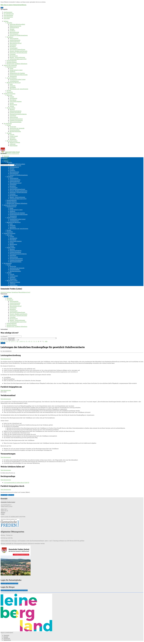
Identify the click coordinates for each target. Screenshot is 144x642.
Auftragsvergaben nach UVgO (18, 59)
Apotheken (13, 87)
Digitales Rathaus (12, 62)
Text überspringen (6, 359)
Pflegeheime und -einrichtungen (19, 89)
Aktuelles (9, 22)
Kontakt (6, 637)
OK (2, 7)
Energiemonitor (14, 33)
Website (3, 512)
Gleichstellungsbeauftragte (17, 49)
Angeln (12, 103)
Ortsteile (9, 133)
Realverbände (13, 145)
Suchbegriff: (4, 336)
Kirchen (9, 90)
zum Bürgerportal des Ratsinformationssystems (14, 590)
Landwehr (12, 137)
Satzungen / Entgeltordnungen (18, 52)
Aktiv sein (9, 95)
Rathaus (6, 21)
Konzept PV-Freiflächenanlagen (19, 35)
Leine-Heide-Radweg (16, 101)
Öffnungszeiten (14, 38)
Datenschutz (7, 640)
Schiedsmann (13, 48)
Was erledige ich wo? (16, 43)
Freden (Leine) (14, 136)
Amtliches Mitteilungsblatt (17, 24)
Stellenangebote (14, 27)
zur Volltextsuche (9, 13)
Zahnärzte (12, 85)
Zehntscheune (14, 117)
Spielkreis (12, 71)
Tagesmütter (13, 76)
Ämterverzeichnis (15, 41)
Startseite (6, 156)
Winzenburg (13, 139)
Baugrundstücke (14, 32)
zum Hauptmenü (8, 15)
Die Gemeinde (8, 123)
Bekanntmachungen (15, 26)
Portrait (9, 125)
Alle (46, 341)
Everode (12, 134)
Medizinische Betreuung (14, 82)
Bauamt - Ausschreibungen (17, 57)
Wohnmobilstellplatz (15, 122)
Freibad (12, 96)
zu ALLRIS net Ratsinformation (9, 583)
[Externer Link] (72, 523)
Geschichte (13, 126)
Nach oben (11, 495)
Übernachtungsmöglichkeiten (18, 114)
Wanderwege (13, 104)
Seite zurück (4, 495)
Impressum (7, 159)
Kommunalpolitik (11, 60)
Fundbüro (12, 30)
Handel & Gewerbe (15, 142)
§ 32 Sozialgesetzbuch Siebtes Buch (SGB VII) (16, 482)
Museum (12, 109)
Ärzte (11, 84)
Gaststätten (13, 115)
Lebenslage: (4, 338)
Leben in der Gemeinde (10, 65)
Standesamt (13, 45)
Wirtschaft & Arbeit (12, 141)
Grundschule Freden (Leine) (18, 79)
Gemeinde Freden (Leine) (8, 502)
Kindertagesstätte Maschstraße (19, 74)
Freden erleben (11, 108)
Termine (12, 29)
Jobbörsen (12, 144)
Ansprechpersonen (15, 40)
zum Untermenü (8, 17)
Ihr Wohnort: (4, 339)
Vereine (12, 106)
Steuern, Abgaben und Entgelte (18, 51)
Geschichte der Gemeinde (17, 128)
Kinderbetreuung (11, 67)
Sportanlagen (13, 98)
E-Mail (2, 514)
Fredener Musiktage (15, 112)
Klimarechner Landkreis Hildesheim (17, 63)
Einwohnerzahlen (15, 130)
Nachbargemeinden (15, 131)
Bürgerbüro (13, 46)
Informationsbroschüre (16, 119)
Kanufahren (13, 100)
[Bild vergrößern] (26, 631)
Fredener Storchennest (16, 120)
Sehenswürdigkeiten (15, 111)
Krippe (11, 68)
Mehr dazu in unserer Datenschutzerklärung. (13, 5)
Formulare (13, 54)
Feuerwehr (10, 92)
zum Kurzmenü (8, 12)
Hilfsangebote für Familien (17, 73)
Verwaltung (10, 37)
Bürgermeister (14, 56)
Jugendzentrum (14, 81)
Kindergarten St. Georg (16, 70)
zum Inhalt (7, 18)
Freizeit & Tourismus (9, 93)
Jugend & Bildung (12, 78)
